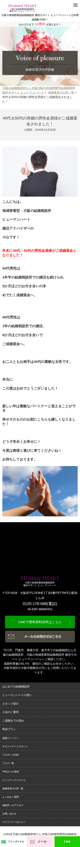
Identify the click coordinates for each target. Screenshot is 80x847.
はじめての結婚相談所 (16, 686)
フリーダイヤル (16, 841)
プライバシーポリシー (14, 822)
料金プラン (9, 729)
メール (42, 841)
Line (67, 841)
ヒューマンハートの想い (17, 695)
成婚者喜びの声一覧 (61, 92)
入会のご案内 (10, 712)
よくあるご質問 (10, 797)
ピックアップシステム (14, 780)
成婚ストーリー (10, 738)
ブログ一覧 (8, 763)
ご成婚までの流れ (13, 720)
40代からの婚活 (10, 771)
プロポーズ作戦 (10, 754)
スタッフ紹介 (10, 703)
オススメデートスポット (15, 746)
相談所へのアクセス (12, 805)
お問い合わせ (9, 813)
